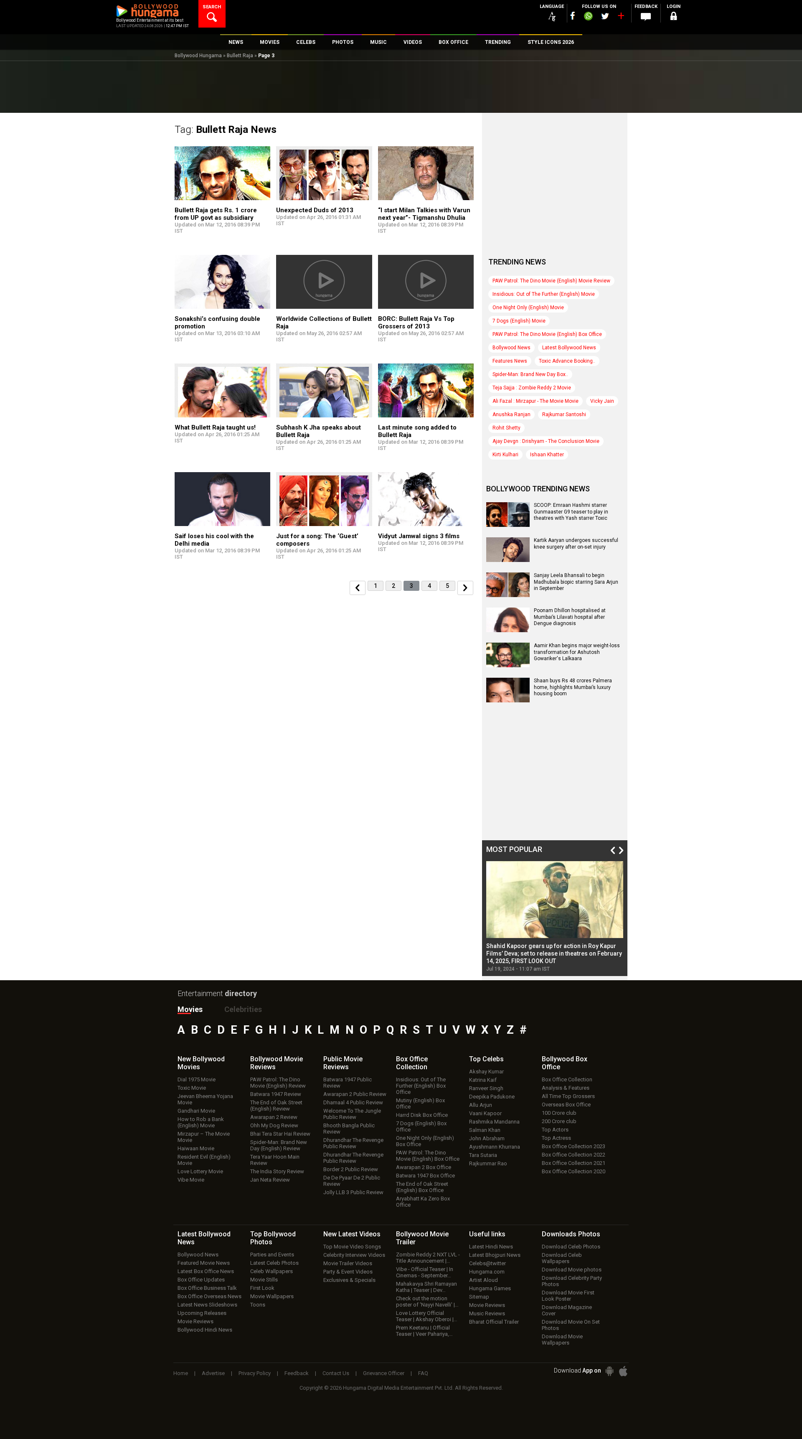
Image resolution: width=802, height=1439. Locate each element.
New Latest (352, 1234)
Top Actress (556, 1138)
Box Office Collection (567, 1079)
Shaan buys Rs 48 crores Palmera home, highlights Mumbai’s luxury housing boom (573, 687)
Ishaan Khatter (547, 455)
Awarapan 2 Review (273, 1117)
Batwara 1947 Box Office (425, 1175)
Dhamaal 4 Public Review (353, 1102)
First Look (262, 1288)
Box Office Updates (201, 1279)
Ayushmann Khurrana (494, 1147)
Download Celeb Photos (571, 1246)
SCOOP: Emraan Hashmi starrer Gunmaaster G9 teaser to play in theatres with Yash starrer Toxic (571, 511)
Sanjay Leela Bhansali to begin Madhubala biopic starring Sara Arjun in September (576, 581)
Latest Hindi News (491, 1246)
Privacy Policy (255, 1373)
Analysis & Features (565, 1088)
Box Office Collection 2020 (573, 1171)
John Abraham (487, 1138)
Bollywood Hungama (198, 55)
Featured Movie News (204, 1263)
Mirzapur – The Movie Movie (204, 1137)
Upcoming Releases (202, 1313)
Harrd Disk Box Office (422, 1115)
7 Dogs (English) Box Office (421, 1126)
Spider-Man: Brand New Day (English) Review (278, 1145)
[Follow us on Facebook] (572, 16)
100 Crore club (559, 1113)
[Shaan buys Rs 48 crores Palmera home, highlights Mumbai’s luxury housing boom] (508, 699)
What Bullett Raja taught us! (215, 427)
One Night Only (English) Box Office (425, 1141)
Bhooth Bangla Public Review (349, 1128)
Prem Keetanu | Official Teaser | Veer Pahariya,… (424, 1331)
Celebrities (243, 1009)
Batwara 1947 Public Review (347, 1082)
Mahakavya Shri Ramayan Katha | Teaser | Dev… (426, 1287)
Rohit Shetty (506, 428)
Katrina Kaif (483, 1080)
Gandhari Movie (196, 1111)
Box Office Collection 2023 (573, 1146)
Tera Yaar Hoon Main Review (274, 1160)
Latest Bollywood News (569, 348)
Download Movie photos (572, 1269)
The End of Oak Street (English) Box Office (422, 1187)
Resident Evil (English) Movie (204, 1160)
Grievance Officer (383, 1373)
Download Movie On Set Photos (571, 1325)
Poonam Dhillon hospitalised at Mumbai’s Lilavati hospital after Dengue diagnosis (570, 617)
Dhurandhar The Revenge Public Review (353, 1143)
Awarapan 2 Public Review (354, 1094)
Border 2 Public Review (350, 1169)
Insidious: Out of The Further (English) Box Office (421, 1085)
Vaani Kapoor (485, 1113)
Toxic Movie (192, 1088)
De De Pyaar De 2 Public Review (351, 1181)
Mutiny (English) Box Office (420, 1103)
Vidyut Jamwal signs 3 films (418, 536)
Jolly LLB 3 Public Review (353, 1192)
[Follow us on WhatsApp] (588, 17)
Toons (257, 1305)
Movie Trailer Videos (347, 1263)
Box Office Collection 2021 (573, 1163)
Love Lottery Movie (200, 1171)
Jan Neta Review (270, 1180)
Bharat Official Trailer (494, 1322)
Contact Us (335, 1373)
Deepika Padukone (492, 1096)
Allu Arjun (480, 1105)
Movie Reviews (195, 1321)
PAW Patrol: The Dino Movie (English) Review (278, 1082)
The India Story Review (277, 1171)
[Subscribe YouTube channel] (620, 18)
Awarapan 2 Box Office (423, 1167)
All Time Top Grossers (568, 1096)
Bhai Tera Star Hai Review (280, 1134)
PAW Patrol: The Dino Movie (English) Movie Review (551, 281)
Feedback (296, 1373)
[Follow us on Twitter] (605, 16)
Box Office (412, 1063)
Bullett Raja (240, 55)
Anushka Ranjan (511, 414)
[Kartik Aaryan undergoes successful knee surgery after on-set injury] (508, 559)
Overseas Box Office (566, 1104)
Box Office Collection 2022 (573, 1155)
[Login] (673, 17)
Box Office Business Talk (207, 1288)
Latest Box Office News (206, 1271)
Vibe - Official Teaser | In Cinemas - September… (424, 1272)
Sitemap (479, 1297)
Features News (509, 361)
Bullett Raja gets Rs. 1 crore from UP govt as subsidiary (216, 213)
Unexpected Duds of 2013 (314, 210)
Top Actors (555, 1129)
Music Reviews (487, 1313)
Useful (487, 1234)
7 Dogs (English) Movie (519, 321)
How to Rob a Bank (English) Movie (201, 1122)
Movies (190, 1009)
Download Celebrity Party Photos (572, 1281)
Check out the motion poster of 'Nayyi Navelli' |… (427, 1301)
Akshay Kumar (486, 1071)
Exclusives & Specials (349, 1280)
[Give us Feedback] (646, 17)
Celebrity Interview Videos (354, 1255)
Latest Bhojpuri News (494, 1255)
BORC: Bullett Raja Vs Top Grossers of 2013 (416, 322)
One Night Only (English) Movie (528, 307)
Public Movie (343, 1063)
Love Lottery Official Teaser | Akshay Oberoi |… (426, 1316)
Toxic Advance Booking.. (567, 361)
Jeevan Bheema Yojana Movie (205, 1099)
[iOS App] (623, 1371)
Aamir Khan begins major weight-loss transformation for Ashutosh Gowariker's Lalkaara (577, 652)
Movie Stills (264, 1279)
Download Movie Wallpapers (562, 1339)
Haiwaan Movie (196, 1148)
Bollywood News (511, 348)
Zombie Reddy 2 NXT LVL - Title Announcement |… (428, 1257)
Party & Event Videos (348, 1272)
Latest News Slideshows (207, 1305)
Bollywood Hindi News (205, 1330)
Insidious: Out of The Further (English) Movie (543, 294)
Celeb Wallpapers (271, 1271)
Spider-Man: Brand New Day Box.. (530, 374)
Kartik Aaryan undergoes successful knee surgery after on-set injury (576, 543)
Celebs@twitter (487, 1263)
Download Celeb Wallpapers (562, 1258)
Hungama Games (490, 1288)
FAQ (423, 1373)
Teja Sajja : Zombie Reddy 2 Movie (531, 388)
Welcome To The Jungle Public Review (352, 1114)
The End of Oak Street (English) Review (276, 1105)
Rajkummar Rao (488, 1163)
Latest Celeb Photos (274, 1263)
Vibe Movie (191, 1180)
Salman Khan (484, 1130)
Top (486, 1059)
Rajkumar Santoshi (564, 414)
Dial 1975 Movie (197, 1079)
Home (180, 1373)
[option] (554, 916)
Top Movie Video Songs (352, 1246)
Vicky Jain (602, 401)
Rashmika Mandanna (494, 1122)
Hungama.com (487, 1272)
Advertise (213, 1373)
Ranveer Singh (486, 1088)
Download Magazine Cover (567, 1310)
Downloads (571, 1234)
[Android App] (609, 1371)
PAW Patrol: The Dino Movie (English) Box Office (547, 334)
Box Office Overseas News (209, 1296)
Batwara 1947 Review (275, 1094)
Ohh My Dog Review (274, 1125)
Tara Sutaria (483, 1155)
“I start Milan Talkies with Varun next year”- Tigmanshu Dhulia (424, 213)
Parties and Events (272, 1254)
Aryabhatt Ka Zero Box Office (423, 1201)
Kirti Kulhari (505, 455)
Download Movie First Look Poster (568, 1295)
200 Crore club (559, 1121)
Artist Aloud (483, 1280)
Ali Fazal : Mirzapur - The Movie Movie (535, 401)
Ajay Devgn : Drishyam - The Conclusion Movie (545, 441)
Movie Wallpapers (272, 1296)
